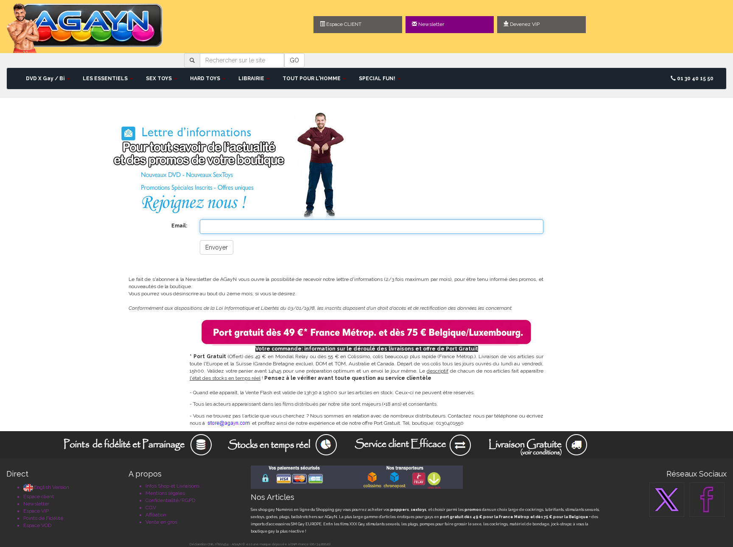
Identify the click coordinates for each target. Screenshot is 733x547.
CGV (150, 508)
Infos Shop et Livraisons (172, 486)
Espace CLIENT (343, 24)
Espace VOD (37, 525)
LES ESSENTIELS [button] (106, 78)
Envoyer (216, 247)
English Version (51, 487)
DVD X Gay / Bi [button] (46, 78)
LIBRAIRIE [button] (252, 78)
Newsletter (430, 24)
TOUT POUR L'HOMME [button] (312, 78)
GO (294, 60)
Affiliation (155, 515)
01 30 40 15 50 (694, 78)
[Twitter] (666, 499)
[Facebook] (707, 499)
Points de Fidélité (43, 518)
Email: (179, 226)
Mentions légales (165, 493)
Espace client (38, 496)
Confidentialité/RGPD (170, 500)
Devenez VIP (524, 24)
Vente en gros (161, 522)
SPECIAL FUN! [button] (378, 78)
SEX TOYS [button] (159, 78)
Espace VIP (36, 511)
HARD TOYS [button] (205, 78)
